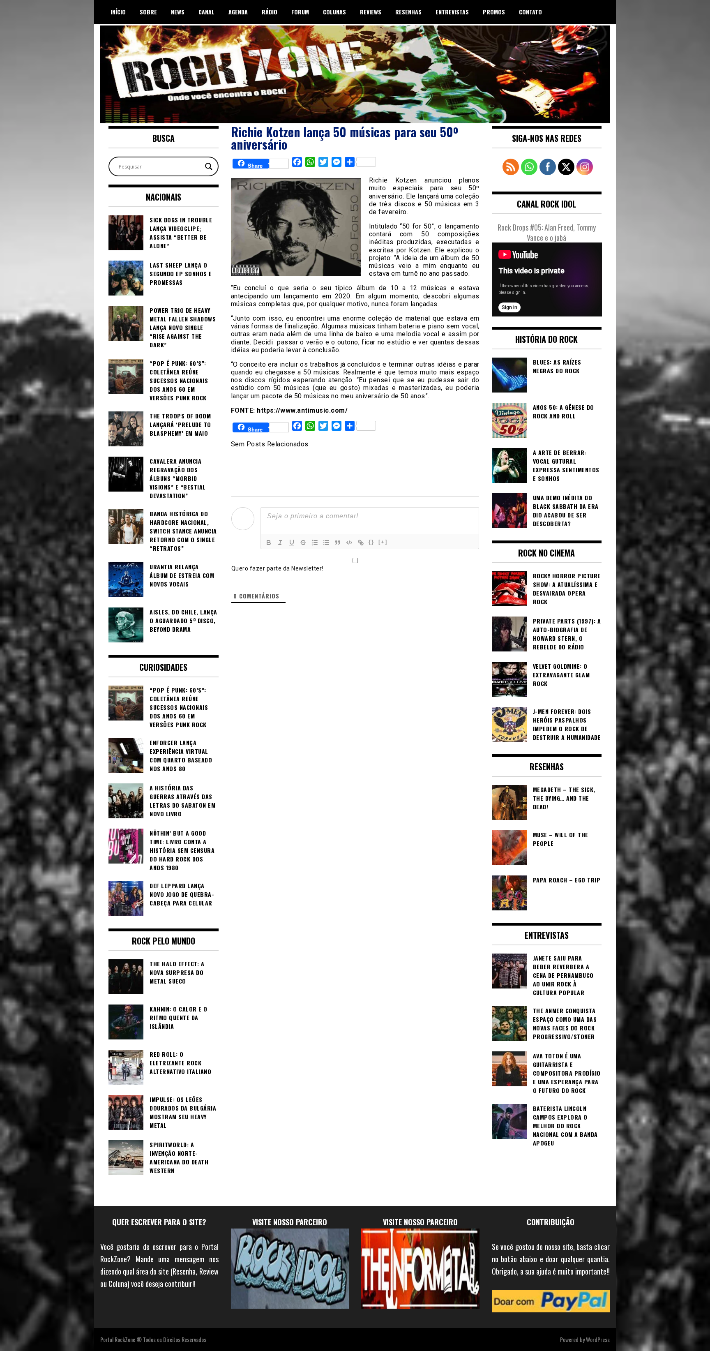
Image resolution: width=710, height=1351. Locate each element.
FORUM (300, 11)
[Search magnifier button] (208, 166)
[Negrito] (268, 542)
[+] (382, 542)
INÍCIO (118, 11)
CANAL (206, 11)
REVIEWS (370, 11)
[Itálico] (280, 542)
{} (371, 542)
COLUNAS (334, 11)
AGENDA (238, 11)
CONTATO (530, 11)
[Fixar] (303, 542)
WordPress (598, 1339)
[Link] (361, 542)
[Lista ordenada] (314, 542)
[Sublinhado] (291, 542)
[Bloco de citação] (337, 542)
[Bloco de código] (349, 542)
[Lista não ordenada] (326, 542)
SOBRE (148, 11)
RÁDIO (269, 11)
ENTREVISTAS (452, 11)
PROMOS (494, 11)
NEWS (177, 11)
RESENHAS (408, 11)
